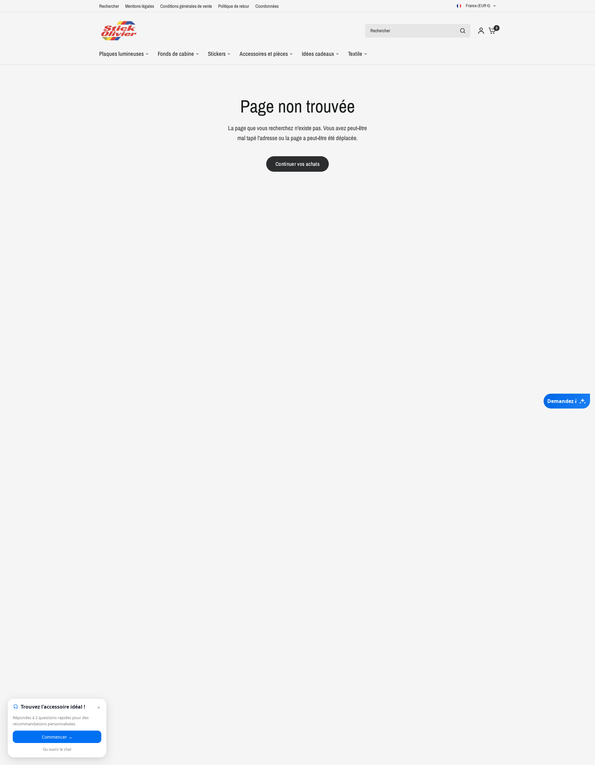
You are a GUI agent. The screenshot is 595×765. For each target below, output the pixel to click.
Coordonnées (267, 6)
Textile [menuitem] (355, 54)
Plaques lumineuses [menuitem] (121, 54)
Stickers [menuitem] (217, 54)
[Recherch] (462, 31)
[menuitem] (110, 6)
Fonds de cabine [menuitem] (176, 54)
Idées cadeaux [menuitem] (318, 54)
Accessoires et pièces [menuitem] (264, 54)
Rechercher (109, 6)
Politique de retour (233, 6)
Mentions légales (139, 6)
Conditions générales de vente (186, 6)
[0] (490, 30)
